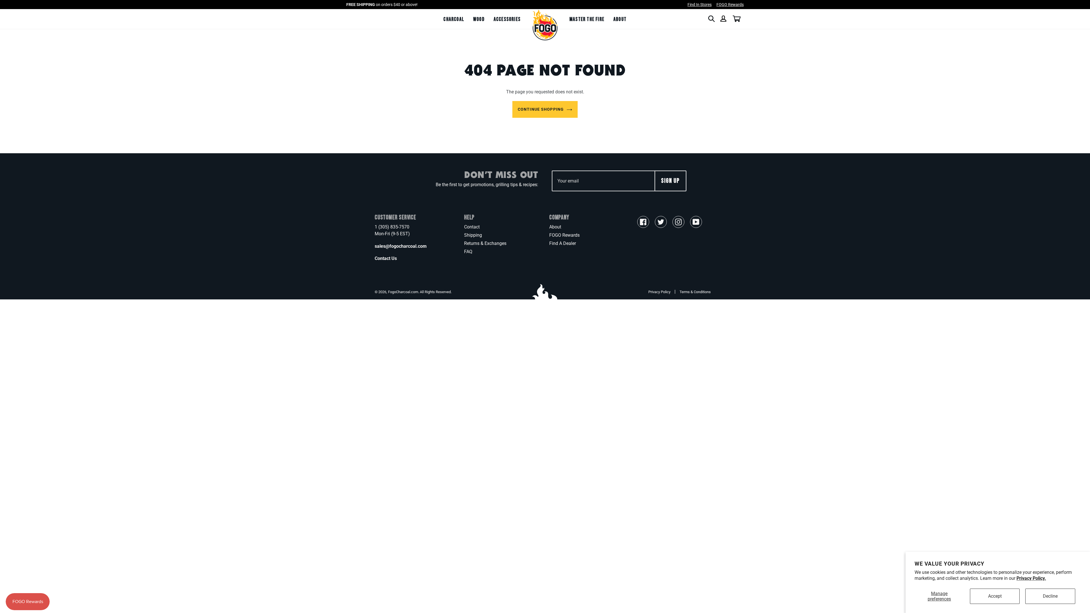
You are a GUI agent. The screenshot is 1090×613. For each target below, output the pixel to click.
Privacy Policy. (1031, 578)
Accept (995, 596)
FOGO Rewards (564, 235)
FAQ (468, 251)
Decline (1050, 596)
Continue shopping (541, 109)
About (555, 227)
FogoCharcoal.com (403, 292)
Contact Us (386, 258)
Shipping (473, 235)
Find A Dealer (562, 243)
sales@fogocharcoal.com (401, 246)
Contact (472, 227)
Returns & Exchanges (485, 243)
